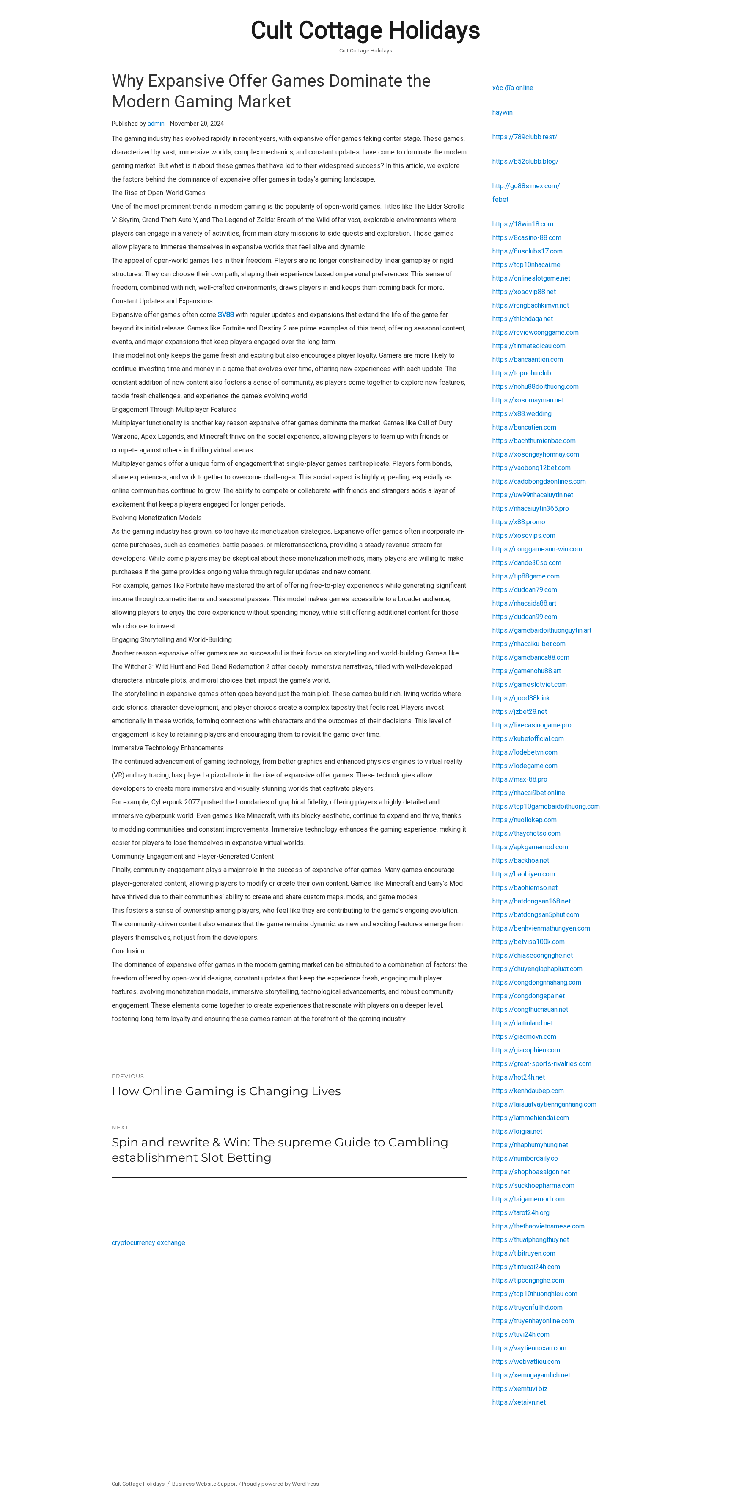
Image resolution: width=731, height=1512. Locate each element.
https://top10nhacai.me (526, 265)
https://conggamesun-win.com (537, 549)
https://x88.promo (518, 522)
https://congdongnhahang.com (536, 982)
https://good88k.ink (521, 698)
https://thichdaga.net (522, 319)
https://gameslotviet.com (529, 684)
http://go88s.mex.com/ (526, 186)
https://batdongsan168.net (531, 901)
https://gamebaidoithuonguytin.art (541, 630)
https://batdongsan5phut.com (535, 915)
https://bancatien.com (524, 427)
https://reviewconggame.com (535, 332)
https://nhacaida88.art (524, 603)
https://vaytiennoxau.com (529, 1348)
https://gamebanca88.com (530, 657)
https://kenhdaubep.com (528, 1091)
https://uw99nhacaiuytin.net (532, 495)
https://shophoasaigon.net (531, 1172)
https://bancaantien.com (527, 359)
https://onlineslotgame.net (531, 278)
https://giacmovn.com (524, 1037)
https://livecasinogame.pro (532, 725)
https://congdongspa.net (528, 996)
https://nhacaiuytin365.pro (530, 508)
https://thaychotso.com (526, 833)
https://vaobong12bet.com (531, 468)
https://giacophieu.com (526, 1050)
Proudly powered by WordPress (280, 1484)
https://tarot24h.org (521, 1213)
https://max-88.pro (519, 779)
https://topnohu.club (521, 373)
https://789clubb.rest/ (525, 137)
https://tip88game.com (526, 576)
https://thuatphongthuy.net (530, 1240)
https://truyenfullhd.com (527, 1307)
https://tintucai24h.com (526, 1267)
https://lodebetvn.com (525, 752)
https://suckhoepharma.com (533, 1186)
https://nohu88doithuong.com (535, 387)
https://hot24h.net (518, 1077)
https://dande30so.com (526, 563)
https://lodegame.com (525, 766)
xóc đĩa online (512, 88)
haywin (502, 112)
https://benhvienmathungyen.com (541, 928)
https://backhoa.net (520, 861)
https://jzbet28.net (519, 712)
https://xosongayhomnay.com (535, 454)
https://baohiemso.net (525, 888)
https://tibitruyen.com (523, 1253)
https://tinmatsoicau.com (529, 346)
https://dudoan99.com (524, 617)
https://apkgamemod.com (530, 847)
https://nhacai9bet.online (528, 793)
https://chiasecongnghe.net (532, 955)
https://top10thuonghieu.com (534, 1294)
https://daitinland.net (522, 1023)
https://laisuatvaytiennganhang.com (544, 1104)
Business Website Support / (207, 1484)
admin (156, 123)
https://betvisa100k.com (528, 942)
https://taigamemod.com (528, 1199)
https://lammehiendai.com (530, 1118)
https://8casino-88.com (526, 238)
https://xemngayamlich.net (531, 1375)
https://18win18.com (522, 224)
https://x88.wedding (522, 414)
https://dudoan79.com (524, 590)
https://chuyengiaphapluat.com (537, 969)
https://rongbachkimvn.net (530, 305)
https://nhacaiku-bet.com (529, 644)
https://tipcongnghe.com (528, 1280)
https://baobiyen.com (523, 874)
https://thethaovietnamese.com (538, 1226)
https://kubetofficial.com (528, 739)
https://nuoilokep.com (524, 820)
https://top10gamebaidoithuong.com (546, 806)
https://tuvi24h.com (521, 1334)
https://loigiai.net (517, 1131)
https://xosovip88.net (524, 292)
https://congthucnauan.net (530, 1009)
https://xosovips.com (523, 536)
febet (500, 200)
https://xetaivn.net (519, 1402)
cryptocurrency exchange (148, 1243)
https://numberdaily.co (525, 1158)
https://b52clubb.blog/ (525, 161)
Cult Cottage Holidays (366, 30)
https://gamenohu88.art (526, 671)
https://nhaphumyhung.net (530, 1145)
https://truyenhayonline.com (533, 1321)
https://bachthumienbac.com (534, 441)
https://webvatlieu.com (526, 1362)
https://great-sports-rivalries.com (541, 1064)
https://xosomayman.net (528, 400)
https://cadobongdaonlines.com (539, 481)
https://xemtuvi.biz (520, 1389)
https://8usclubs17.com (527, 251)
